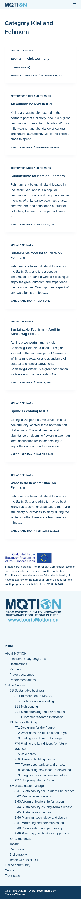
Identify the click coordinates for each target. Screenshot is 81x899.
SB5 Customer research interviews (38, 717)
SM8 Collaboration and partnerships (39, 828)
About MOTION (16, 653)
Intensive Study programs (28, 659)
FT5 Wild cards (25, 754)
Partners (16, 669)
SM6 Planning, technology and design (40, 817)
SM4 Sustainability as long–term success (43, 807)
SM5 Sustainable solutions (33, 812)
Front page (12, 875)
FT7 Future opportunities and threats (40, 764)
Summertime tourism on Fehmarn (38, 176)
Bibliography (18, 854)
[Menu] (74, 4)
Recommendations (23, 680)
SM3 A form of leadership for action (39, 801)
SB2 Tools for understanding (34, 701)
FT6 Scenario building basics (34, 759)
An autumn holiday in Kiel (31, 104)
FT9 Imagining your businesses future (40, 775)
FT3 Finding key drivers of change (38, 738)
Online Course (15, 685)
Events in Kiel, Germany (30, 59)
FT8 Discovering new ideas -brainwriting (42, 770)
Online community (17, 865)
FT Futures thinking (23, 722)
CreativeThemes (15, 894)
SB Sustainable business (27, 690)
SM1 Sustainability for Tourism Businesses (44, 791)
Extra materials (20, 839)
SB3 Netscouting (26, 706)
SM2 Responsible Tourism (32, 796)
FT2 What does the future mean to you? (42, 733)
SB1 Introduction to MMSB (33, 696)
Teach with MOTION (24, 860)
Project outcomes (22, 674)
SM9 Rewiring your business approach (41, 833)
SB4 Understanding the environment (39, 712)
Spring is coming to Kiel (30, 411)
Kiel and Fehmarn (22, 50)
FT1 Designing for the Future (34, 727)
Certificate (17, 849)
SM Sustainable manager (27, 786)
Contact (10, 870)
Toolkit (14, 844)
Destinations (19, 96)
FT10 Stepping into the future (34, 780)
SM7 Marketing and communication (39, 823)
